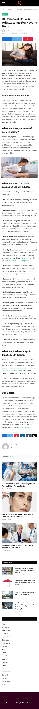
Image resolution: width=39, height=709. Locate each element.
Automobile (6, 627)
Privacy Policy (14, 698)
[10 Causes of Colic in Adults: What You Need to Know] (19, 54)
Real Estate (6, 672)
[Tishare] (19, 3)
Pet (3, 668)
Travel (4, 684)
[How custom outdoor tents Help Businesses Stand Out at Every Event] (7, 583)
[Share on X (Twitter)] (17, 39)
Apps (3, 624)
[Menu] (3, 3)
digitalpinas (26, 427)
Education (5, 640)
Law (3, 659)
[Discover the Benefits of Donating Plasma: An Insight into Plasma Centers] (19, 471)
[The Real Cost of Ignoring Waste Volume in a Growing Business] (7, 571)
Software (5, 678)
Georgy (10, 31)
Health (5, 14)
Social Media (6, 675)
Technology (6, 681)
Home (4, 653)
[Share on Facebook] (7, 39)
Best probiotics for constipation (17, 261)
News (4, 665)
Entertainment (7, 643)
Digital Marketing (7, 637)
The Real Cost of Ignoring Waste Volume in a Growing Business (24, 570)
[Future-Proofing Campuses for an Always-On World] (7, 595)
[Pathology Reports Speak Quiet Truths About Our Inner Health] (19, 533)
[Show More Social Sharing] (35, 39)
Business (5, 633)
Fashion (4, 646)
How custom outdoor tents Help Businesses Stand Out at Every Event (25, 582)
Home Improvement (8, 656)
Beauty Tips (6, 630)
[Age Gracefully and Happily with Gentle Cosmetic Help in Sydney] (19, 502)
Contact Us (26, 698)
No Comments (12, 33)
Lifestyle (5, 662)
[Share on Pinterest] (28, 39)
